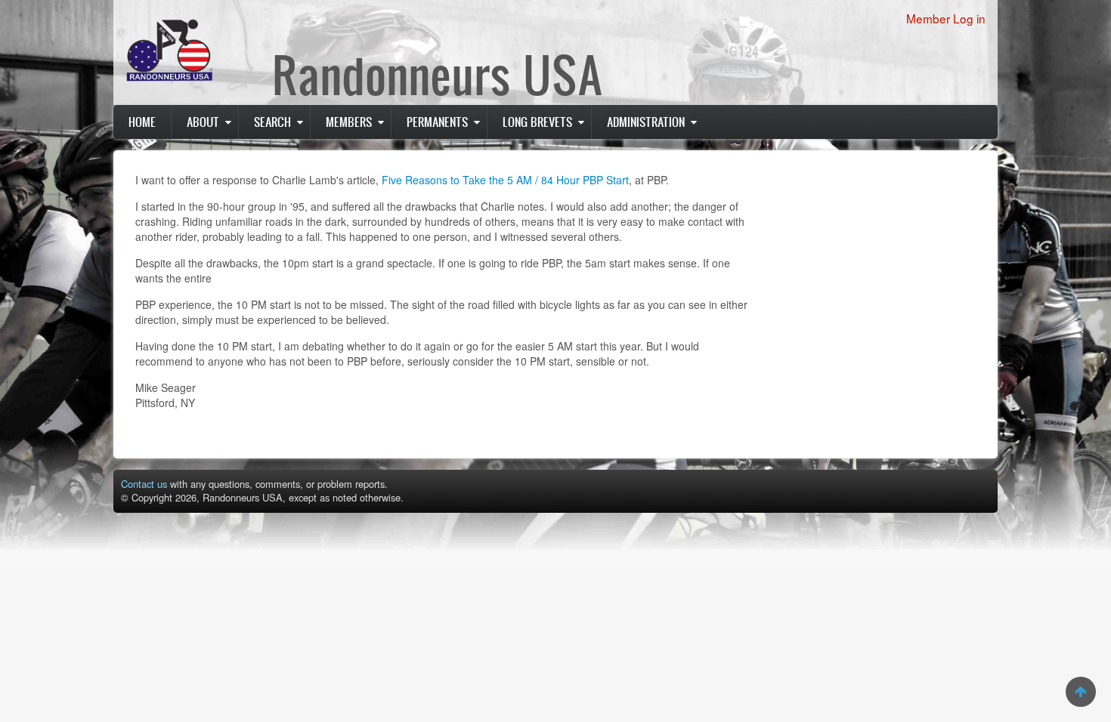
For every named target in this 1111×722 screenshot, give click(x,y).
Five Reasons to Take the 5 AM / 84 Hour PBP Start (505, 179)
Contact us (144, 484)
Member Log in (946, 18)
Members (349, 121)
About (203, 121)
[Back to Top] (1081, 692)
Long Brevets (537, 121)
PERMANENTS (437, 121)
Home (142, 121)
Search (272, 121)
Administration (646, 121)
